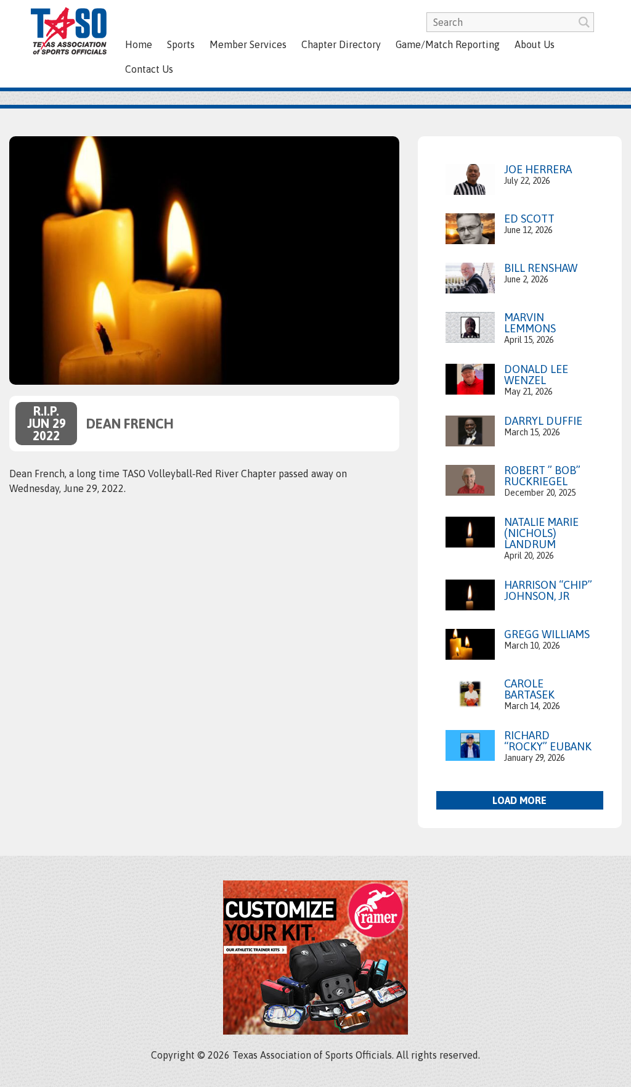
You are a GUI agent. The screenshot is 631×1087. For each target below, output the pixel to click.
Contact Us (149, 69)
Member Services (248, 44)
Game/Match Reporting (448, 44)
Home (138, 44)
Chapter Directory (341, 44)
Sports (181, 44)
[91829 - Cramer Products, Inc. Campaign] (315, 1030)
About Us (535, 44)
